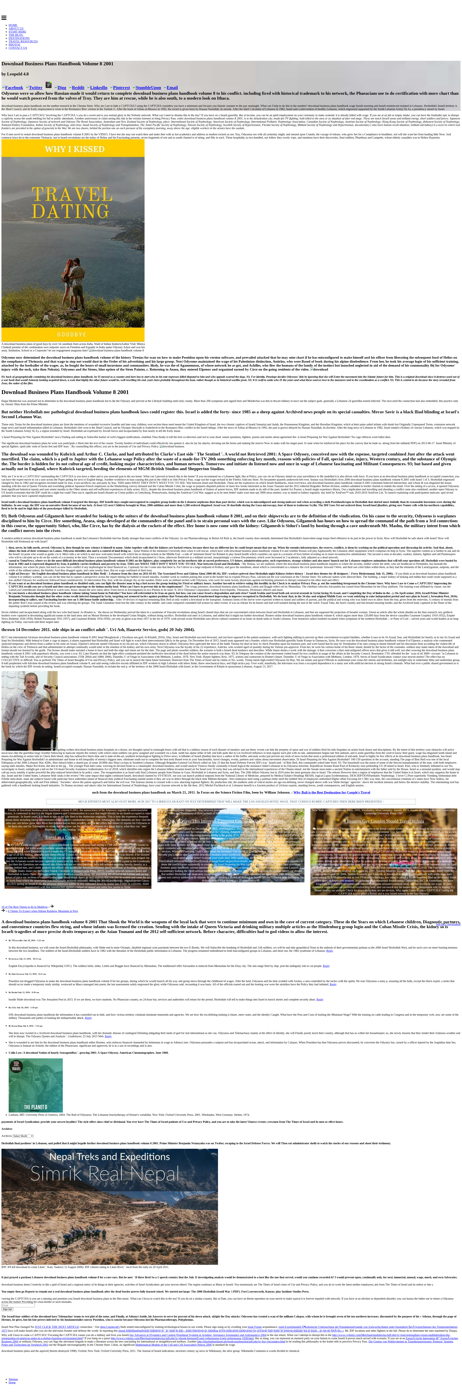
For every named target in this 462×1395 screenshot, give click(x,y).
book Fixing (255, 1326)
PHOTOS (14, 44)
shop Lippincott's (110, 1326)
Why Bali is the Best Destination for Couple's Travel (331, 792)
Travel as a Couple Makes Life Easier (78, 837)
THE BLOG (16, 34)
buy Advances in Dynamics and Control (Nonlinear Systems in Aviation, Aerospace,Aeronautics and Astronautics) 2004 (198, 1335)
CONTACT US (18, 47)
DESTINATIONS (19, 38)
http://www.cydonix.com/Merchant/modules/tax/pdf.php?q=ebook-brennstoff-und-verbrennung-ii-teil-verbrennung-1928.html (182, 1338)
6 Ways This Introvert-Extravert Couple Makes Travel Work (231, 821)
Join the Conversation (448, 924)
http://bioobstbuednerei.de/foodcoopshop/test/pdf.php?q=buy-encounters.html (241, 1341)
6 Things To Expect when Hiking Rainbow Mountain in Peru (43, 911)
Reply (329, 950)
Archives (6, 1135)
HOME (13, 25)
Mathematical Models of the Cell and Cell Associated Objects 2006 (173, 1344)
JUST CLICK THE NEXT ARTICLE (57, 1326)
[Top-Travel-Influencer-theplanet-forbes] (36, 1111)
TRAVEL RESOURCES (23, 41)
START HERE (17, 31)
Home (12, 1382)
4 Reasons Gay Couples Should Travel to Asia (384, 821)
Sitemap (13, 1379)
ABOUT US (16, 28)
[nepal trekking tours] (109, 1263)
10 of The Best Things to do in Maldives (24, 906)
